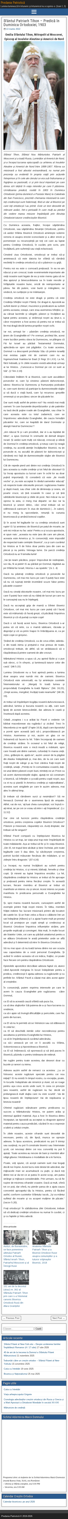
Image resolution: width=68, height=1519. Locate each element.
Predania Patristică (13, 3)
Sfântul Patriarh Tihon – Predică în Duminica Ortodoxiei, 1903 (31, 23)
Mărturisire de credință (14, 1407)
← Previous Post (11, 1318)
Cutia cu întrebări (12, 1369)
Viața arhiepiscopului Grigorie (18, 1394)
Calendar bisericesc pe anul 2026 (19, 1501)
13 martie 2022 (13, 29)
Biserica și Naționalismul (15, 1374)
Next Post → (58, 1318)
